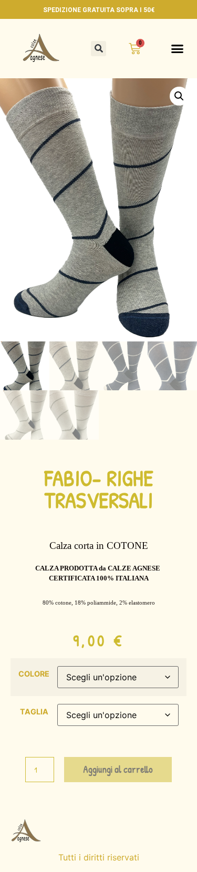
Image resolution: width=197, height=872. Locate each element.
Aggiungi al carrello (118, 769)
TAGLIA (34, 711)
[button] (98, 48)
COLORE (33, 674)
